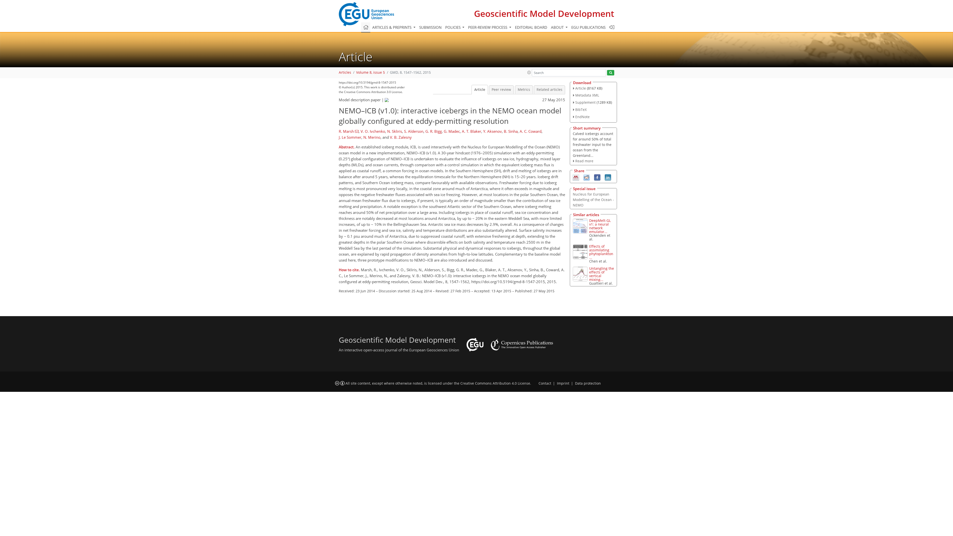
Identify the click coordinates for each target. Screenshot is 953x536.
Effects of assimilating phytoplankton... (601, 252)
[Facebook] (597, 177)
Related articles (549, 89)
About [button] (558, 27)
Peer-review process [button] (488, 27)
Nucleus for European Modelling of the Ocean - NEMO (593, 199)
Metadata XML (587, 95)
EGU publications (588, 27)
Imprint (563, 383)
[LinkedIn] (608, 177)
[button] (529, 72)
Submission (430, 27)
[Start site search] (610, 73)
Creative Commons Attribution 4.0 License (495, 383)
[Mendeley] (576, 177)
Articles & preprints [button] (392, 27)
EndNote (582, 116)
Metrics (524, 89)
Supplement (585, 102)
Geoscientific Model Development (544, 13)
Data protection (588, 383)
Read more (584, 161)
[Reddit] (586, 177)
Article (479, 89)
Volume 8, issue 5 (370, 72)
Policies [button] (453, 27)
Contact (545, 383)
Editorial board (531, 27)
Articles (345, 72)
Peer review (501, 89)
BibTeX (581, 109)
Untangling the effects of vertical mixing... (601, 274)
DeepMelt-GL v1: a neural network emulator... (600, 226)
